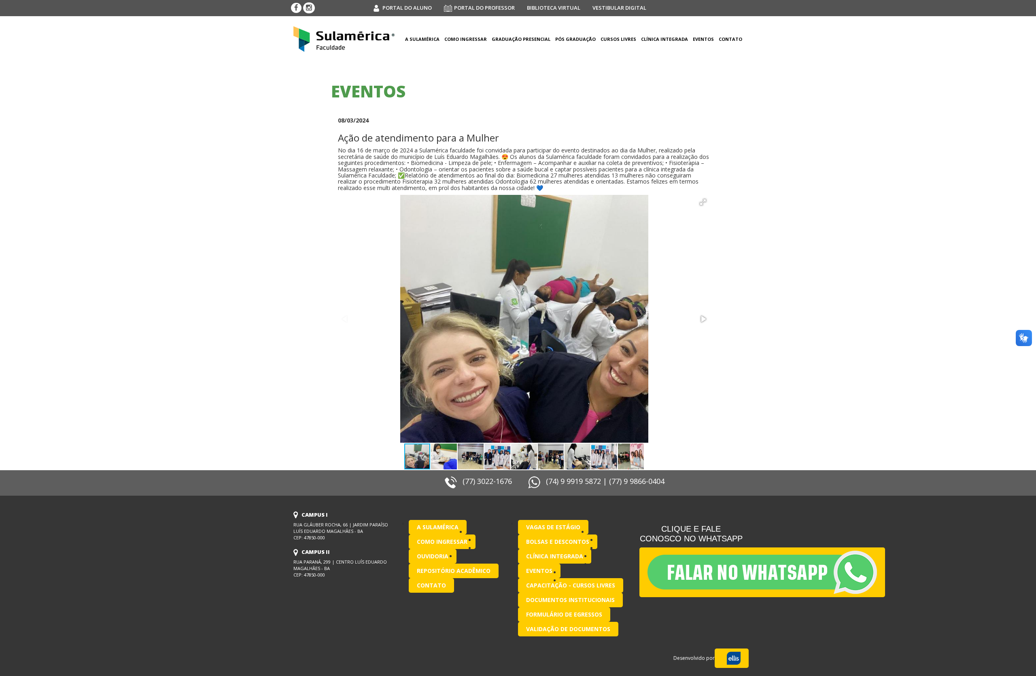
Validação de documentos (568, 629)
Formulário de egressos (564, 614)
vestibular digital (619, 7)
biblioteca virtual (553, 7)
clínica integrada (664, 39)
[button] (702, 202)
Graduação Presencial (521, 39)
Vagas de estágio (553, 527)
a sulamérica (422, 39)
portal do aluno (407, 7)
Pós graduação (575, 39)
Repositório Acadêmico (453, 571)
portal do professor (484, 7)
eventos (703, 39)
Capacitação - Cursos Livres (570, 585)
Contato (730, 39)
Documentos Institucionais (570, 600)
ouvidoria (432, 556)
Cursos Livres (618, 39)
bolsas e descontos (557, 541)
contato (431, 585)
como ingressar (465, 39)
